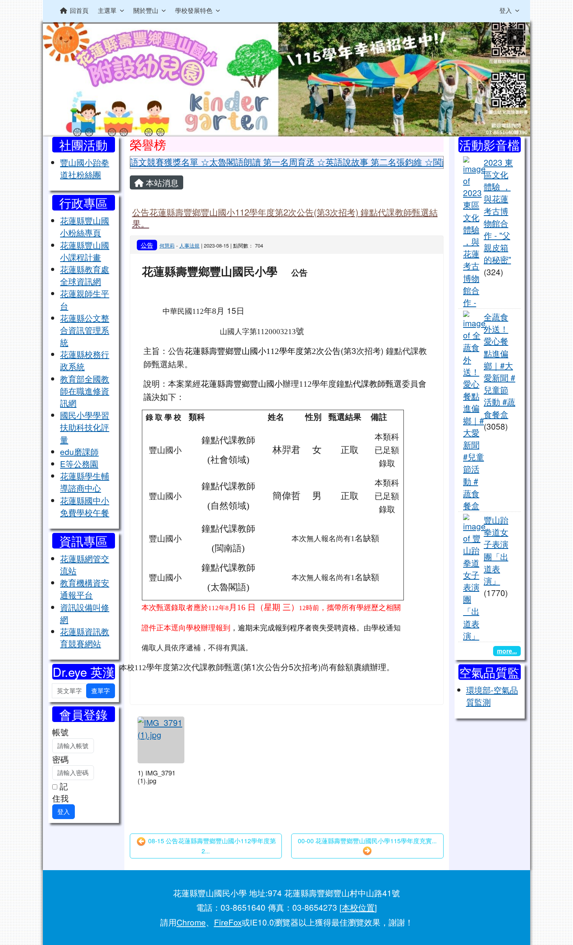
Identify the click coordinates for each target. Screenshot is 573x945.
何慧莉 (167, 245)
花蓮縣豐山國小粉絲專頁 (84, 226)
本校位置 (358, 907)
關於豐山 (145, 10)
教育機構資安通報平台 (84, 588)
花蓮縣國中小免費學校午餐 (84, 506)
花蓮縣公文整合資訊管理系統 (84, 330)
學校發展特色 (193, 10)
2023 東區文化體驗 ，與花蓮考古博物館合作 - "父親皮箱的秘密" (498, 210)
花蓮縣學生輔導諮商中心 (84, 482)
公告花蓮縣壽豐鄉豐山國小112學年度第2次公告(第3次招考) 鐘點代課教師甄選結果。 (285, 217)
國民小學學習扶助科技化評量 (84, 427)
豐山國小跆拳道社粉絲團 (84, 168)
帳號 (60, 732)
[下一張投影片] (511, 81)
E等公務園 (79, 463)
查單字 (100, 690)
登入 (505, 10)
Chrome (191, 922)
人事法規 (189, 245)
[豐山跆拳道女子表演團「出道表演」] (474, 576)
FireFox (228, 922)
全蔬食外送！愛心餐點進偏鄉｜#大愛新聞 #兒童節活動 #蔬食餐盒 (499, 365)
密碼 (60, 759)
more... (507, 650)
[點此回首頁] (286, 79)
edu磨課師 (79, 451)
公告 (147, 245)
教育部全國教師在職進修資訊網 (84, 391)
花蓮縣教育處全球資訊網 (84, 275)
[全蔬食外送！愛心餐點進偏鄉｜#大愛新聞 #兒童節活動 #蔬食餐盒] (474, 410)
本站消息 (161, 182)
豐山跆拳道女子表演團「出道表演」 (496, 550)
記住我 (60, 792)
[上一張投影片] (62, 81)
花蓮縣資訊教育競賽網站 (84, 637)
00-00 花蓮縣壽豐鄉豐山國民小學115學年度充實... (367, 840)
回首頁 (79, 10)
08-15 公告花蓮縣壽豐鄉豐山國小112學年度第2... (211, 845)
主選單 (107, 10)
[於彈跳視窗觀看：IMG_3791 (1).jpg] (161, 740)
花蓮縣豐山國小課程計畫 (84, 251)
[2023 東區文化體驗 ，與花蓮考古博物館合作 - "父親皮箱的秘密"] (474, 231)
